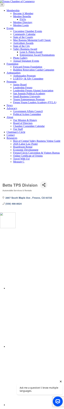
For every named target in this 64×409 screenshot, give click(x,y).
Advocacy (12, 108)
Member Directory (22, 22)
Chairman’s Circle (16, 132)
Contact (11, 135)
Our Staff (18, 129)
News (10, 105)
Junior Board (20, 84)
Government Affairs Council (28, 111)
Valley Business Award (25, 49)
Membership (13, 10)
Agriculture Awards (23, 43)
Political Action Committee (27, 114)
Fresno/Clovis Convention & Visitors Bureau (36, 152)
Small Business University (26, 96)
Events (10, 28)
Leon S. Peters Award (31, 52)
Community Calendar (24, 34)
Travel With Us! (21, 158)
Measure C (18, 161)
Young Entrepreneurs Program (29, 99)
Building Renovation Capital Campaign (33, 69)
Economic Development (25, 149)
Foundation (12, 63)
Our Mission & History (25, 120)
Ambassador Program (24, 75)
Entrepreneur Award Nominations (37, 55)
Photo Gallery (20, 57)
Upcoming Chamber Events (27, 31)
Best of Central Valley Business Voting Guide (36, 141)
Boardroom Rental (22, 146)
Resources (12, 138)
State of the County (23, 37)
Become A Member (23, 13)
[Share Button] (43, 185)
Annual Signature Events (26, 60)
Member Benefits (22, 16)
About (10, 117)
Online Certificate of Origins (28, 155)
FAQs (23, 19)
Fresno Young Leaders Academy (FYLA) (34, 102)
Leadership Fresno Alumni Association (33, 90)
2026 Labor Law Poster (25, 143)
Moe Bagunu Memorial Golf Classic (32, 40)
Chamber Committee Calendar (29, 126)
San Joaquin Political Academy (29, 93)
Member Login (21, 25)
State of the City (21, 46)
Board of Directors (22, 123)
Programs (11, 81)
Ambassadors (14, 72)
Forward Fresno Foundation (27, 66)
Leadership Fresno (22, 87)
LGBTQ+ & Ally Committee (28, 78)
